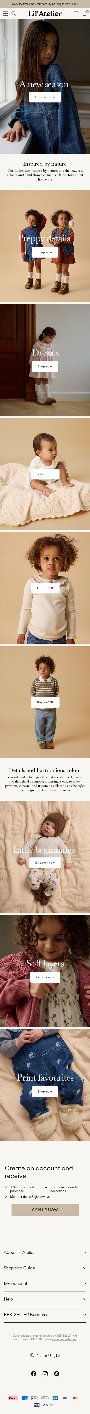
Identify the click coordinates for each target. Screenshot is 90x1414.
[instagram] (45, 1374)
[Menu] (5, 13)
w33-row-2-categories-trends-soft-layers (39, 917)
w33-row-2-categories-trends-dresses (36, 306)
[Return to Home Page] (45, 13)
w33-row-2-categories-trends (28, 192)
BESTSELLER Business (25, 1314)
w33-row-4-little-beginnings (27, 803)
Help (8, 1298)
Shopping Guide (19, 1267)
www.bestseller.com (64, 1339)
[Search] (14, 13)
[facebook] (33, 1374)
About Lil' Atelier (19, 1252)
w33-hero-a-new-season (24, 21)
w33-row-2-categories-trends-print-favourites (44, 1031)
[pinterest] (56, 1374)
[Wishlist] (76, 13)
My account (15, 1283)
